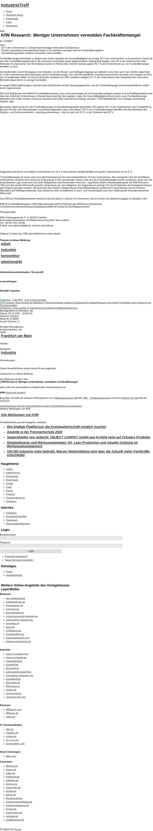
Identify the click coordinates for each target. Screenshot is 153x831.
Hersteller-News (14, 15)
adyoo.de (11, 794)
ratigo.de (10, 716)
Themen (10, 494)
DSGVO (4, 400)
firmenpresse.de (14, 605)
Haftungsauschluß (63, 398)
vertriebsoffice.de (15, 634)
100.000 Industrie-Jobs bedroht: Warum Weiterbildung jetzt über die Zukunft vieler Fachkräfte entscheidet (78, 453)
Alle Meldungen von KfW (20, 415)
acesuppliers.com (15, 743)
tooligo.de (11, 736)
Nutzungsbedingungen (18, 523)
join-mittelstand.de (15, 598)
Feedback (11, 513)
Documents (12, 476)
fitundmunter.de (14, 798)
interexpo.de (12, 609)
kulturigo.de (12, 780)
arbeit (6, 244)
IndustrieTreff (15, 5)
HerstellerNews (14, 575)
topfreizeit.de (13, 777)
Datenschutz (127, 398)
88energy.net (13, 686)
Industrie (8, 352)
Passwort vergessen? (16, 556)
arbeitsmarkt (11, 262)
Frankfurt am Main (16, 336)
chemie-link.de (14, 693)
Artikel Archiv (13, 472)
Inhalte (9, 483)
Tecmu (17, 829)
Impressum (12, 26)
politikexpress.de (15, 820)
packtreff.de (12, 664)
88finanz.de (12, 713)
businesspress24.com (17, 638)
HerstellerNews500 (16, 516)
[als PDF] (17, 300)
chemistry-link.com (16, 697)
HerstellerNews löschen (13, 406)
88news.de (12, 766)
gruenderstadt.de (15, 612)
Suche (9, 490)
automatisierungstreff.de (18, 672)
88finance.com (14, 709)
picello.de (11, 791)
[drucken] (5, 300)
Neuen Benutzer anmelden (19, 560)
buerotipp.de (12, 623)
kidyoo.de (11, 769)
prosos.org (11, 784)
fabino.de (11, 756)
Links (9, 22)
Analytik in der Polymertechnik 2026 (34, 432)
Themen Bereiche (15, 498)
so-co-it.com (12, 740)
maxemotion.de (14, 812)
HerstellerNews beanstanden (66, 406)
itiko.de (10, 729)
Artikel (9, 469)
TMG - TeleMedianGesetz (96, 398)
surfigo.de (11, 690)
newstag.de (12, 816)
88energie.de (13, 682)
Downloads (12, 18)
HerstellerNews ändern (38, 406)
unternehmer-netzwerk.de (19, 620)
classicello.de (13, 787)
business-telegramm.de (18, 641)
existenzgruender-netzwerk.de (22, 616)
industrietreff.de (14, 661)
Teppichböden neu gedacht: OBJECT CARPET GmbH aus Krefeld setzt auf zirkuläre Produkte (78, 437)
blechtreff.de (12, 668)
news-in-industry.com (17, 654)
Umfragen (11, 501)
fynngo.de (11, 809)
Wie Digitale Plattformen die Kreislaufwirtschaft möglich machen (56, 427)
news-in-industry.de (16, 657)
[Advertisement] (45, 142)
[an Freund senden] (35, 300)
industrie (8, 250)
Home (9, 11)
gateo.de (10, 773)
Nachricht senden (15, 392)
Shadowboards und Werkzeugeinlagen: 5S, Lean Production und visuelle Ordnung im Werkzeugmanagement (72, 444)
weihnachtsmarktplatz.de (19, 802)
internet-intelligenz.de (17, 805)
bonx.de (10, 627)
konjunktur (10, 256)
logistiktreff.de (13, 679)
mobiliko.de (12, 733)
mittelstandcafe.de (15, 602)
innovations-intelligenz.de (19, 675)
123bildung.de (13, 630)
